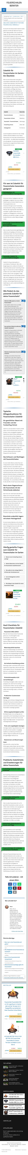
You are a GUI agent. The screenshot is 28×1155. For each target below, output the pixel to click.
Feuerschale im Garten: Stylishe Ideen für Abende (16, 1070)
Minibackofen (19, 1144)
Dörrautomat (13, 1144)
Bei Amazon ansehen (14, 169)
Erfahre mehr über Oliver (17, 931)
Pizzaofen (24, 1144)
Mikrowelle (12, 1146)
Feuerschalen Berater (14, 4)
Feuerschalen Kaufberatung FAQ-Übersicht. (13, 977)
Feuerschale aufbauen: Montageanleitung (14, 1079)
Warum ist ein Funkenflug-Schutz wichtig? (13, 558)
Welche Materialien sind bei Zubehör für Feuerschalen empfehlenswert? (13, 564)
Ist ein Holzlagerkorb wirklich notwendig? (12, 578)
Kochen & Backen (5, 1144)
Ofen (10, 1144)
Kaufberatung (16, 16)
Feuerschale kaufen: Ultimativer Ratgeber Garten (16, 1066)
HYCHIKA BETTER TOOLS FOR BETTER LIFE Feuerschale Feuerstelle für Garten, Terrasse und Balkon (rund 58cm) (12, 1040)
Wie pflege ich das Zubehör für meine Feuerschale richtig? (13, 584)
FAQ (22, 16)
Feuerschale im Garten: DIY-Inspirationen (15, 1074)
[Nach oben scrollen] (25, 1152)
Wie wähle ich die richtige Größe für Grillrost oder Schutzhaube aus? (13, 571)
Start (11, 16)
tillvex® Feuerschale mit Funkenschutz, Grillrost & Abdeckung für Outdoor (16, 382)
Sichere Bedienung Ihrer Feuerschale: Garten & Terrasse (16, 1083)
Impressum (23, 1150)
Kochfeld (16, 1146)
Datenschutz (18, 1150)
